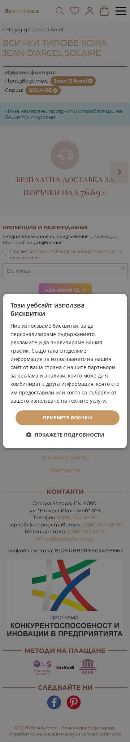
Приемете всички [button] (67, 417)
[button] (65, 435)
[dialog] (65, 371)
